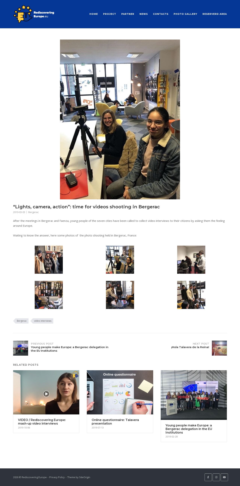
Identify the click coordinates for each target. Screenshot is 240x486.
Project (109, 14)
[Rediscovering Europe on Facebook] (208, 477)
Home (93, 14)
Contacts (160, 14)
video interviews (42, 320)
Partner (127, 14)
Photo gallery (185, 14)
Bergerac (33, 212)
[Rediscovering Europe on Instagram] (216, 477)
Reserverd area (214, 14)
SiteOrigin (84, 477)
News (144, 14)
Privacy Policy (57, 477)
